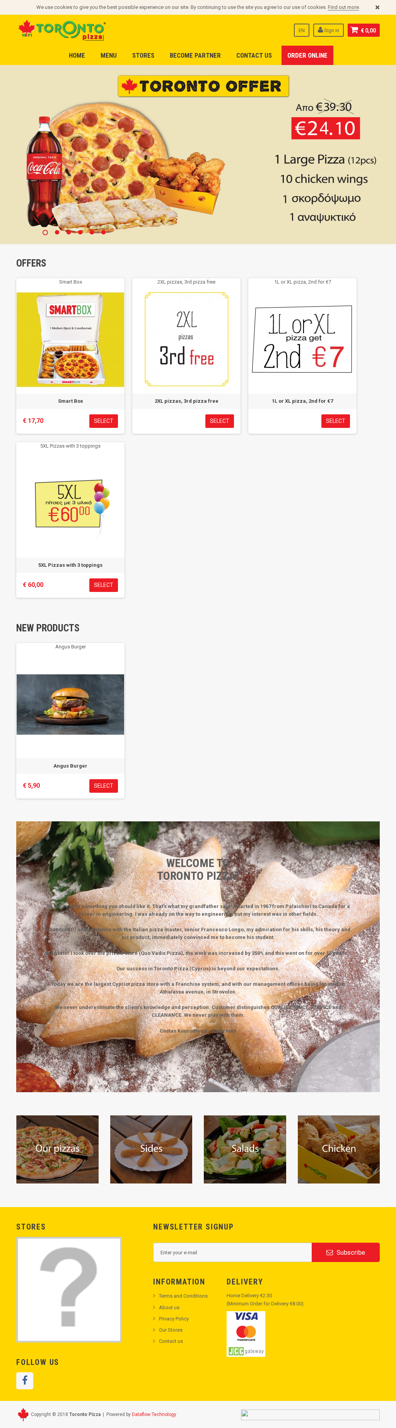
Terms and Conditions (183, 1296)
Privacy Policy (174, 1319)
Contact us (171, 1341)
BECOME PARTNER (195, 55)
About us (169, 1307)
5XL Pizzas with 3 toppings (70, 565)
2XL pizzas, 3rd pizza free (186, 401)
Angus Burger (70, 766)
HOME (77, 55)
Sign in (331, 30)
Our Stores (171, 1330)
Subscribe (350, 1252)
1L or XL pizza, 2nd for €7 (302, 401)
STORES (143, 55)
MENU (109, 55)
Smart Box (70, 401)
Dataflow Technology (154, 1414)
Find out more (343, 7)
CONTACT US (254, 55)
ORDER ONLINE (307, 55)
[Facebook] (24, 1380)
